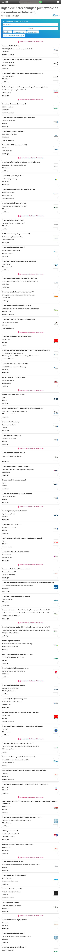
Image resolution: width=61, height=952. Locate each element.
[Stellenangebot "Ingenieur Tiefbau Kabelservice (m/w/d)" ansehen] (58, 560)
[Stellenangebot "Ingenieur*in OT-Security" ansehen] (58, 431)
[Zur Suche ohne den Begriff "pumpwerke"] (37, 32)
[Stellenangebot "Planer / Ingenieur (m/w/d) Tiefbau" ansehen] (58, 386)
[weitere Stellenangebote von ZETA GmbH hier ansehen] (56, 149)
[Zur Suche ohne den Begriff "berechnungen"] (25, 32)
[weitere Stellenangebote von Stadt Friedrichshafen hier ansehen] (56, 193)
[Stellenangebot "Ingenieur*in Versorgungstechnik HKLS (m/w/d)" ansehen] (58, 766)
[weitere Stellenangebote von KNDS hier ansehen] (56, 399)
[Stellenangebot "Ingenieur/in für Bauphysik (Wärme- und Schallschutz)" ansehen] (58, 171)
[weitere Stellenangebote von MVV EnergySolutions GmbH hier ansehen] (56, 835)
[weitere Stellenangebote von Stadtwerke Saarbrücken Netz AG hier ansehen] (56, 703)
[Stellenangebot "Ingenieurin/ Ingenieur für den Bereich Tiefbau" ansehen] (58, 198)
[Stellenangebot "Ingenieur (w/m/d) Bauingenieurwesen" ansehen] (58, 677)
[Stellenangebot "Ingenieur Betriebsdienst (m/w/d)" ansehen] (58, 461)
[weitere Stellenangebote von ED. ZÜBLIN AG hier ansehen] (56, 775)
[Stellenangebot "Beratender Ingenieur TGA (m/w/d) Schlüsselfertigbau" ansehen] (58, 721)
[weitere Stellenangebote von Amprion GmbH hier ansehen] (56, 556)
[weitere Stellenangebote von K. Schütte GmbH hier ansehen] (56, 879)
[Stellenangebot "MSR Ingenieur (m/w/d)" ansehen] (58, 840)
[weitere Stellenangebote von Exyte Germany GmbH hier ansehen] (56, 515)
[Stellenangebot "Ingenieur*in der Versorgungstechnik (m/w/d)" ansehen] (58, 752)
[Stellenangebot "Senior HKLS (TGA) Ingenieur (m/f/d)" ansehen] (58, 154)
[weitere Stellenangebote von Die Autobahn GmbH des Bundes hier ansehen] (56, 457)
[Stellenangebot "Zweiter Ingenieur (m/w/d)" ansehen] (58, 649)
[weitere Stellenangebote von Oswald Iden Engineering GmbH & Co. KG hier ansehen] (56, 91)
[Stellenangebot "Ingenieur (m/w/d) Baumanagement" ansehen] (58, 707)
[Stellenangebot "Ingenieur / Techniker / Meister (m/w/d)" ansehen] (58, 578)
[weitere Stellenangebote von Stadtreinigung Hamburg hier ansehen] (56, 135)
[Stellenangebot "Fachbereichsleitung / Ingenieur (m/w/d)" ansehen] (58, 243)
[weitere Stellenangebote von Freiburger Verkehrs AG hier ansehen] (56, 573)
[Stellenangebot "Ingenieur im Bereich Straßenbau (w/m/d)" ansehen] (58, 314)
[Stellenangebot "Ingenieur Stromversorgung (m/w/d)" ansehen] (58, 928)
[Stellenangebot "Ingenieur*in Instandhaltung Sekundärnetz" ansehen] (58, 502)
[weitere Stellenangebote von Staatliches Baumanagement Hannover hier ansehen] (56, 672)
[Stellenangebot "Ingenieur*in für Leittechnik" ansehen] (58, 533)
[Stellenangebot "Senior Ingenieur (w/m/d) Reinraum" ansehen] (58, 519)
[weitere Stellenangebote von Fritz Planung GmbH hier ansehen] (56, 64)
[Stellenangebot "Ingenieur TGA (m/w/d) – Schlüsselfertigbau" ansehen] (58, 345)
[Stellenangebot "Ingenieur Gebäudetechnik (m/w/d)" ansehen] (58, 212)
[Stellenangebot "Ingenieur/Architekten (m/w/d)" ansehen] (58, 229)
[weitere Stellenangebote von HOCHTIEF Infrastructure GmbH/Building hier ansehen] (56, 368)
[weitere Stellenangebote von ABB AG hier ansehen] (56, 542)
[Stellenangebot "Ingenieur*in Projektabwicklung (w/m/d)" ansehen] (58, 605)
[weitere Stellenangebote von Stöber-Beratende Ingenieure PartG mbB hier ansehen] (56, 166)
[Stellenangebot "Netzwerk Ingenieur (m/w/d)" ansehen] (58, 898)
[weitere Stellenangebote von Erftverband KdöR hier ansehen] (56, 600)
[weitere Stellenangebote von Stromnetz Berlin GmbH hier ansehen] (56, 122)
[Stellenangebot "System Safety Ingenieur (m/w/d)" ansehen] (58, 403)
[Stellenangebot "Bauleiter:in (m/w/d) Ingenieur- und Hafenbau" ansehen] (58, 853)
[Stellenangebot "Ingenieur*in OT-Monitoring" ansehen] (58, 444)
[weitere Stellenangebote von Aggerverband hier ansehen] (56, 265)
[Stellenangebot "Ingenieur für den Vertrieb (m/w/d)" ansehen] (58, 884)
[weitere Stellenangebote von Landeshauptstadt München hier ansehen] (56, 323)
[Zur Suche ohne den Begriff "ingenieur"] (11, 32)
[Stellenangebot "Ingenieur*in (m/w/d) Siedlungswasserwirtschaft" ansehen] (58, 270)
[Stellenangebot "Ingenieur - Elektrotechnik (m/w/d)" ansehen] (58, 113)
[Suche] (40, 2)
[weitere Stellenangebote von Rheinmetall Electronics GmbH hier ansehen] (56, 252)
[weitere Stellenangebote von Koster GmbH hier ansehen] (56, 340)
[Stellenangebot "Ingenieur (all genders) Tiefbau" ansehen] (58, 184)
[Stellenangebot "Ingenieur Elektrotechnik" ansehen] (58, 55)
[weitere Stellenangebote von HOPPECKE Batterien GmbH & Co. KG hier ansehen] (56, 658)
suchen (30, 28)
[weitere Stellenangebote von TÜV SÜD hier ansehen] (56, 730)
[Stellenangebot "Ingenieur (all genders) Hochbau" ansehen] (58, 140)
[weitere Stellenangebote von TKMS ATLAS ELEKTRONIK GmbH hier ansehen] (56, 893)
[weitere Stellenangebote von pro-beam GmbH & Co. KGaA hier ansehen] (56, 689)
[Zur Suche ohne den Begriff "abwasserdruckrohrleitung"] (23, 36)
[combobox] (30, 2)
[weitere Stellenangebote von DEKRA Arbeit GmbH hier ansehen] (56, 108)
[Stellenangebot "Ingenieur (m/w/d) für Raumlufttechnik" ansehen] (58, 475)
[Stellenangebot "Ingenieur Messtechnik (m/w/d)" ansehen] (58, 870)
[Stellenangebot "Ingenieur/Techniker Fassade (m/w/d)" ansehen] (58, 372)
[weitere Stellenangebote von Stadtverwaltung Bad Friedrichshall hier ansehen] (56, 238)
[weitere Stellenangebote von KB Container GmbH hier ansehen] (56, 381)
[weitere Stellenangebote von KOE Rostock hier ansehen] (56, 788)
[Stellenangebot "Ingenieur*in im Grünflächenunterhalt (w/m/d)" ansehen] (58, 328)
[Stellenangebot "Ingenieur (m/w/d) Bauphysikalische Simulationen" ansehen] (58, 287)
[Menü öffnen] (57, 2)
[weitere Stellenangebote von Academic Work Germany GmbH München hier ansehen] (56, 207)
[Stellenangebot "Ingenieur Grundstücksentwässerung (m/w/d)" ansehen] (58, 301)
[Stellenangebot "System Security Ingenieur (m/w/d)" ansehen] (58, 489)
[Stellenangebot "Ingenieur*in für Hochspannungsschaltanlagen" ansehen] (58, 126)
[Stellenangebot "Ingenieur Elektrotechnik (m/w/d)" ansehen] (58, 256)
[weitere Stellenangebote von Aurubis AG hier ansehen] (56, 924)
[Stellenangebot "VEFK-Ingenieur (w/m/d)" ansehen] (58, 911)
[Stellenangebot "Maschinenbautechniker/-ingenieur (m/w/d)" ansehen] (58, 663)
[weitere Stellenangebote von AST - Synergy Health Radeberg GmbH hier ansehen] (56, 354)
